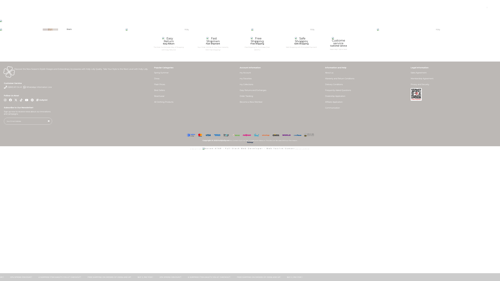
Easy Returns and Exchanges (253, 90)
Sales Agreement (419, 73)
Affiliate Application (334, 102)
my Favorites (246, 78)
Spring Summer (161, 73)
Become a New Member (251, 102)
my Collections (246, 84)
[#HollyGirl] (41, 100)
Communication (332, 108)
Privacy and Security (420, 84)
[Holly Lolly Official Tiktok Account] (21, 100)
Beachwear (159, 96)
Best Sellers (159, 90)
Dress (156, 78)
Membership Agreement (422, 78)
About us (329, 73)
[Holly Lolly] (250, 28)
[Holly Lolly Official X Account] (15, 100)
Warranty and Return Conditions (339, 78)
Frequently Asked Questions (338, 90)
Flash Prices (159, 84)
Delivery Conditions (334, 84)
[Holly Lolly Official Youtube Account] (26, 100)
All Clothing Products (163, 102)
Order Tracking (246, 96)
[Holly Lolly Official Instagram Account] (5, 100)
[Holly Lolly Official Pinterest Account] (32, 100)
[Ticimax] (250, 143)
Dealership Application (335, 96)
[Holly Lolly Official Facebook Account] (10, 100)
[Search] (74, 7)
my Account (245, 73)
